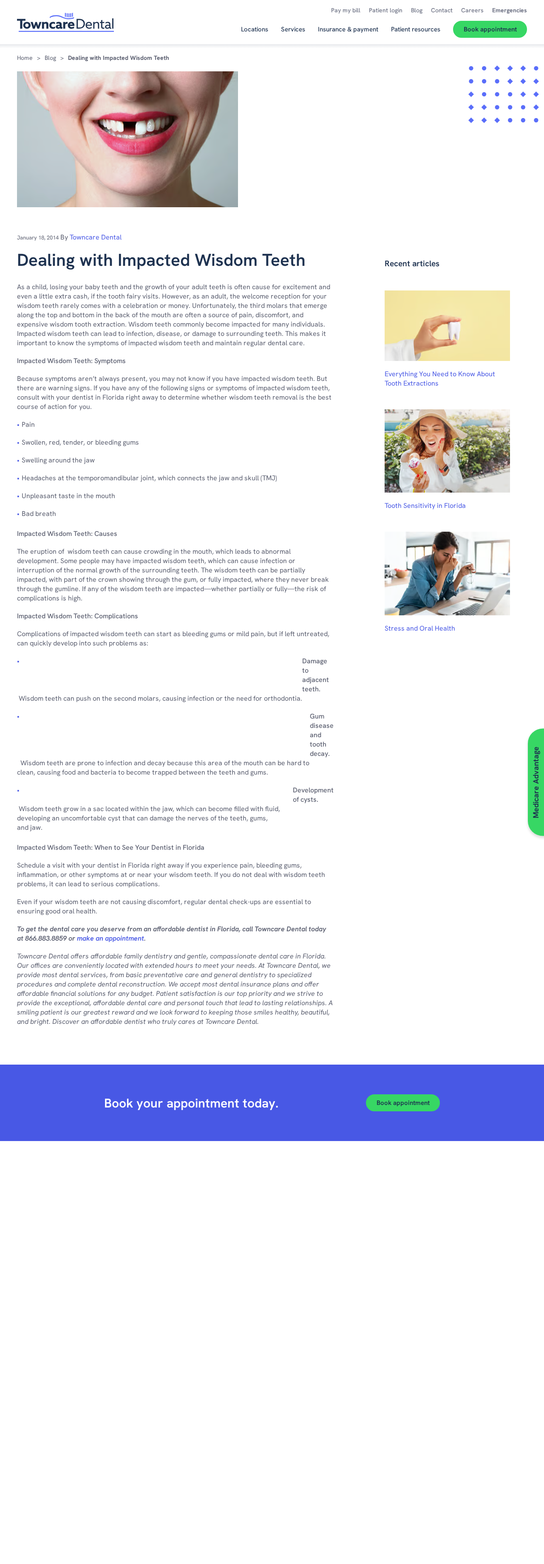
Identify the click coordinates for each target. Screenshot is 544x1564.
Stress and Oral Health (420, 628)
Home (25, 58)
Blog (50, 58)
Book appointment (403, 1103)
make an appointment (110, 938)
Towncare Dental (96, 237)
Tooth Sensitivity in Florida (425, 505)
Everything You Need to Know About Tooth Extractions (440, 378)
